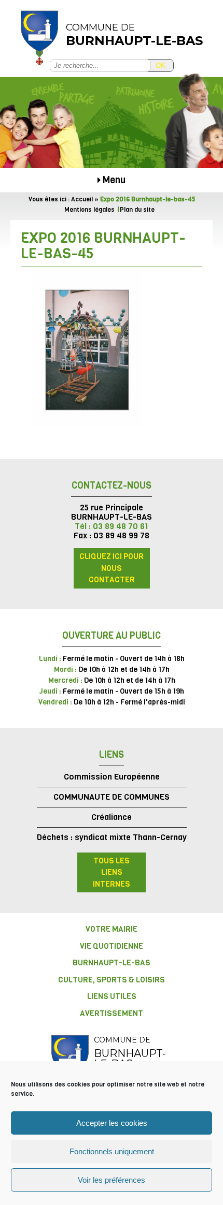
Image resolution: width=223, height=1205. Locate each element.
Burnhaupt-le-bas (111, 963)
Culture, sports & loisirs (111, 980)
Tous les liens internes (111, 872)
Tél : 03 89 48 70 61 (111, 526)
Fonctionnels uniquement (111, 1151)
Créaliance (111, 817)
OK (160, 65)
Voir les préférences (111, 1179)
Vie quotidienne (111, 946)
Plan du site (137, 209)
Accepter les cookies (111, 1123)
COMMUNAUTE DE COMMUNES (111, 796)
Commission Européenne (112, 776)
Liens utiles (111, 996)
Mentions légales (89, 209)
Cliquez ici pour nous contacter (111, 568)
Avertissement (111, 1013)
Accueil (82, 199)
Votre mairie (111, 929)
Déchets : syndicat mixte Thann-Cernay (112, 837)
